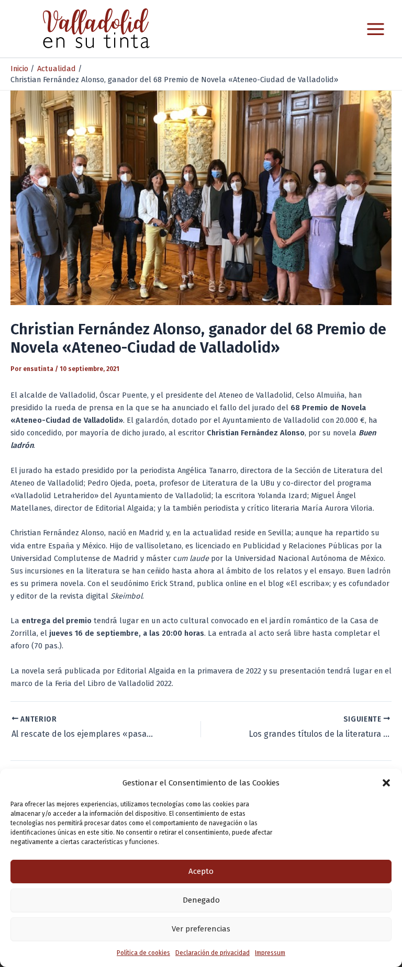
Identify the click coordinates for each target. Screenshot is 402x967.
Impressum (270, 953)
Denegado (201, 900)
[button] (386, 783)
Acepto (201, 871)
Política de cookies (143, 953)
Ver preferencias (201, 929)
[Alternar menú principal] (376, 29)
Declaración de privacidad (212, 953)
